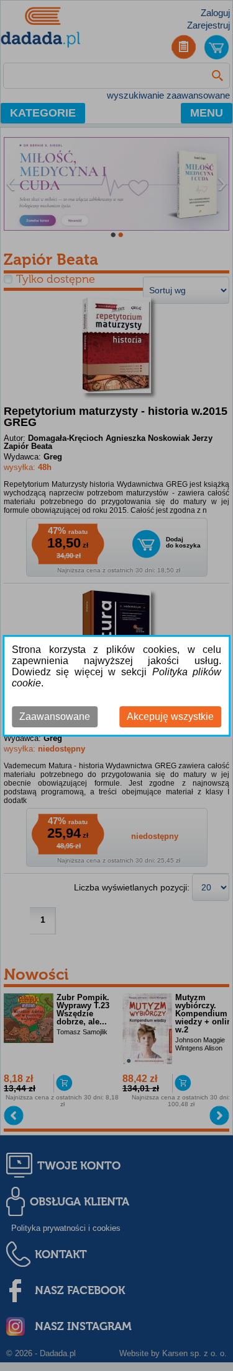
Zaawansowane (54, 716)
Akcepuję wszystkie (170, 716)
